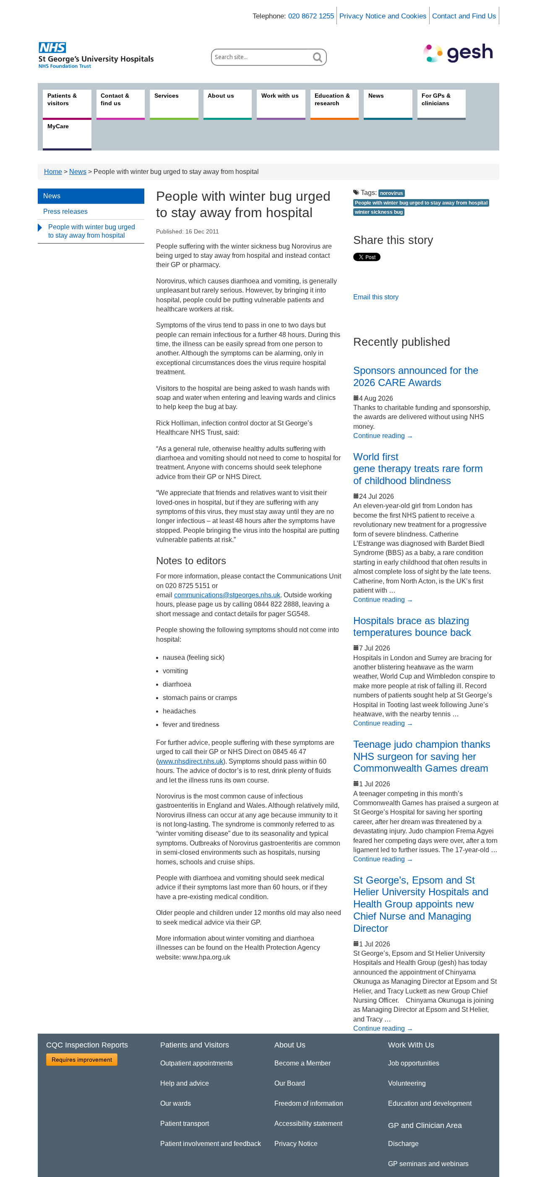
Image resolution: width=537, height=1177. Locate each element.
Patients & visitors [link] (62, 99)
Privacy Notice (296, 1143)
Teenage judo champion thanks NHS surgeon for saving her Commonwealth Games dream (421, 756)
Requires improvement (82, 1059)
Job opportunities (413, 1063)
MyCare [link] (58, 126)
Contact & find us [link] (115, 99)
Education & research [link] (332, 99)
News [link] (376, 95)
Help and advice (184, 1083)
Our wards (175, 1103)
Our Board (289, 1083)
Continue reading (383, 435)
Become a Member (302, 1063)
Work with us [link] (280, 95)
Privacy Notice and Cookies (383, 16)
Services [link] (166, 95)
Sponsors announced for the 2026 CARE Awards (415, 376)
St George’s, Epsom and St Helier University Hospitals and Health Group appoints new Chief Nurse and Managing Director (420, 904)
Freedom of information (308, 1103)
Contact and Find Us (464, 16)
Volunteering (407, 1083)
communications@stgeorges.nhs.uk (227, 595)
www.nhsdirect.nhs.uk (190, 761)
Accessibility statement (308, 1123)
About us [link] (221, 95)
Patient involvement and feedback (210, 1143)
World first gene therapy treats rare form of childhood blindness (418, 469)
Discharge (403, 1143)
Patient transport (184, 1123)
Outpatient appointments (196, 1063)
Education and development (430, 1103)
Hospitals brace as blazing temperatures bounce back (412, 626)
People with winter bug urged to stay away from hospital (91, 231)
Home (53, 171)
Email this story (376, 297)
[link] (101, 55)
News (77, 171)
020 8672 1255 (311, 16)
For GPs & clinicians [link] (436, 99)
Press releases (65, 211)
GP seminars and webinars (428, 1163)
